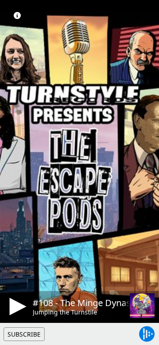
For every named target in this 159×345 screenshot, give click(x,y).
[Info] (17, 15)
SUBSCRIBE (24, 334)
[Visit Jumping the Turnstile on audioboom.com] (142, 305)
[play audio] (16, 306)
